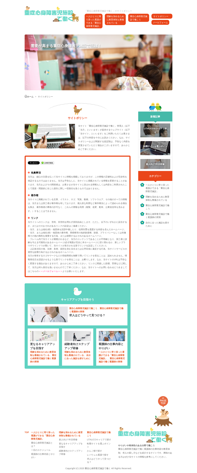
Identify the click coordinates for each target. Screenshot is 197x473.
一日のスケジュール (40, 450)
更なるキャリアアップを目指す (42, 346)
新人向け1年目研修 (68, 439)
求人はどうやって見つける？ (87, 315)
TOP (26, 432)
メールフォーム (160, 22)
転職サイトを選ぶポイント (99, 445)
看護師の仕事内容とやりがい (111, 346)
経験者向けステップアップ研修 (76, 346)
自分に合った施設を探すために (157, 224)
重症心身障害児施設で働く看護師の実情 (157, 215)
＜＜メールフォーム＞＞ (50, 271)
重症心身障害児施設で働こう (138, 18)
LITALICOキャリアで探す (99, 439)
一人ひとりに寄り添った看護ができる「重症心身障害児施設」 (93, 21)
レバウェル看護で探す (98, 454)
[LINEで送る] (47, 162)
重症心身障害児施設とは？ (42, 444)
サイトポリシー (160, 16)
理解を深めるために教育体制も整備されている (115, 19)
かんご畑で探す (94, 450)
